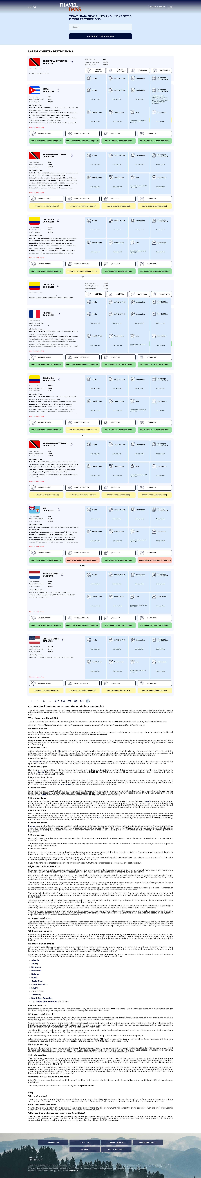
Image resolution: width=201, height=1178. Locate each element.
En (171, 7)
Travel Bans (70, 7)
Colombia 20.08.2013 (48, 220)
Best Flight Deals (116, 1149)
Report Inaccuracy (148, 1142)
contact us (73, 1171)
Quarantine (142, 70)
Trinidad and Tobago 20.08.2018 (55, 62)
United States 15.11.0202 (51, 640)
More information (36, 127)
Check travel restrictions (100, 36)
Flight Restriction (120, 70)
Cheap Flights (157, 7)
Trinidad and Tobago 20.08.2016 (55, 155)
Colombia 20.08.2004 (49, 379)
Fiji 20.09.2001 (48, 509)
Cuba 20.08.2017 (48, 90)
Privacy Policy (116, 1142)
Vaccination (165, 70)
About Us (84, 1142)
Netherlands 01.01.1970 (50, 575)
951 (81, 701)
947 (57, 701)
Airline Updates (98, 70)
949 (70, 701)
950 (75, 701)
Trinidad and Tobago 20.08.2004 (55, 444)
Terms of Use (53, 1142)
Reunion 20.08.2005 (48, 314)
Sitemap (84, 1149)
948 (63, 701)
